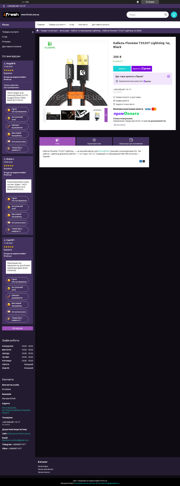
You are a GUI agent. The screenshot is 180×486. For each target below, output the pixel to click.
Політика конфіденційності (108, 483)
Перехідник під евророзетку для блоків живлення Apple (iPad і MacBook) (18, 267)
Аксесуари (64, 30)
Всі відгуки (18, 328)
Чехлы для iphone (45, 469)
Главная (40, 24)
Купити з (137, 69)
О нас (71, 24)
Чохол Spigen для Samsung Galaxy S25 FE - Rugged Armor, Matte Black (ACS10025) (18, 96)
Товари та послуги (49, 30)
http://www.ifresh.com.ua (19, 433)
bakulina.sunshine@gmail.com (15, 440)
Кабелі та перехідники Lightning (85, 30)
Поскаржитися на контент (85, 483)
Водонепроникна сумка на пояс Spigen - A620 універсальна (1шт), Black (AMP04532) (18, 185)
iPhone (101, 151)
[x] (144, 162)
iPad (107, 151)
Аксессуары (43, 466)
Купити (122, 69)
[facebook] (141, 162)
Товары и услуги (56, 24)
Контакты (83, 24)
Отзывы (6, 41)
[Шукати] (165, 15)
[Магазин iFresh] (11, 14)
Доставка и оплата (100, 24)
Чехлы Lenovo (44, 472)
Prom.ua (103, 481)
